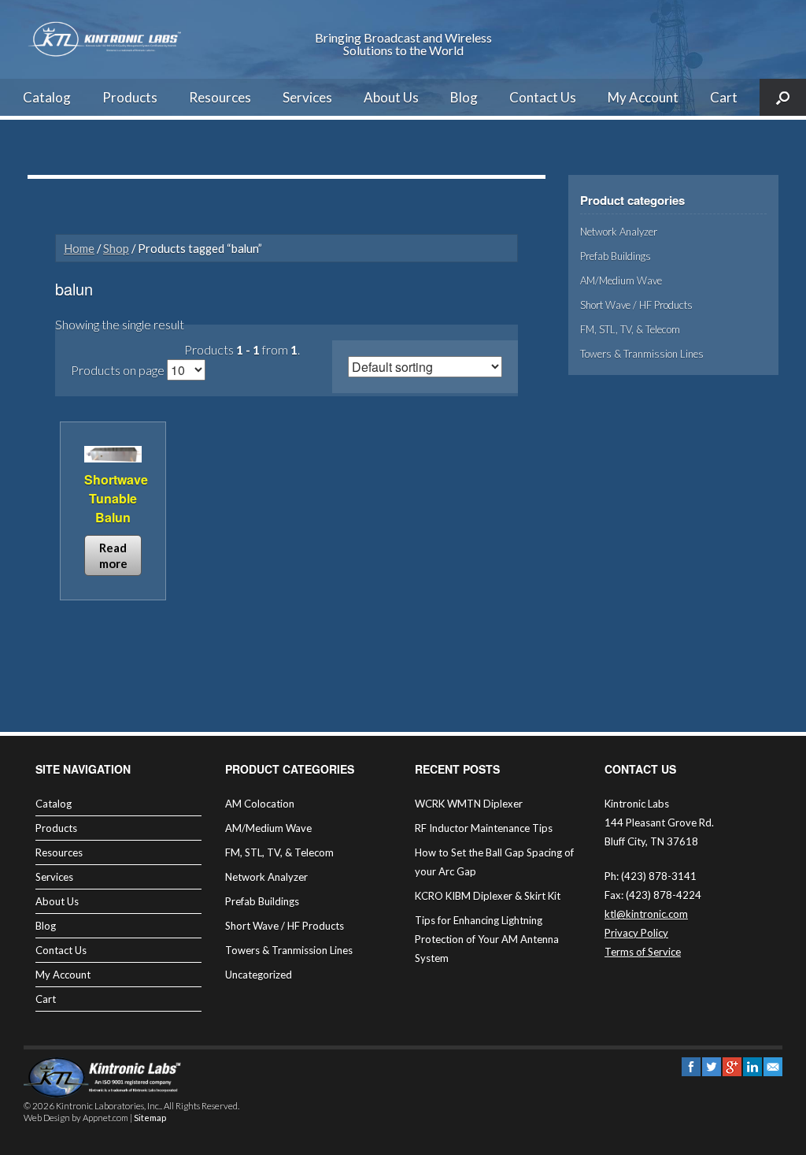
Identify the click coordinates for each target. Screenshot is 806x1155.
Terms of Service (642, 951)
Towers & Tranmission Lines (642, 353)
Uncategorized (258, 974)
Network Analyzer (618, 231)
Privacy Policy (636, 933)
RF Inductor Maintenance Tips (484, 828)
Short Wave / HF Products (636, 305)
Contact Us (542, 97)
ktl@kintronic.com (646, 914)
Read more (113, 555)
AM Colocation (259, 803)
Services (307, 97)
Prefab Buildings (615, 256)
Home (79, 248)
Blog (464, 97)
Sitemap (150, 1117)
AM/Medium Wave (621, 280)
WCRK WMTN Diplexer (469, 803)
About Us (391, 97)
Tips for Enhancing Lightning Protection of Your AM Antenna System (487, 939)
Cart (724, 97)
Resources (220, 97)
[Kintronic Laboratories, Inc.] (106, 39)
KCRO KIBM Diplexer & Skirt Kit (487, 895)
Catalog (47, 97)
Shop (116, 248)
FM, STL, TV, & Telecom (630, 329)
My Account (643, 97)
